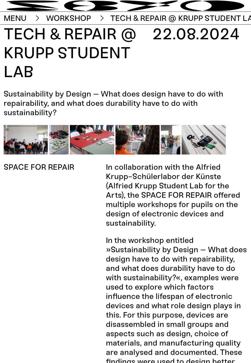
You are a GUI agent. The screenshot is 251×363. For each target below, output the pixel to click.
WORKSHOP (68, 18)
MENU (15, 18)
